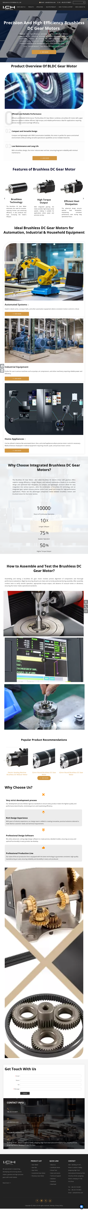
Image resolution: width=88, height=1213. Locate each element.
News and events (55, 1173)
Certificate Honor (55, 1167)
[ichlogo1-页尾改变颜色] (9, 1163)
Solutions (53, 1178)
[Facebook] (2, 366)
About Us (53, 1165)
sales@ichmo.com (50, 2)
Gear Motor (35, 1165)
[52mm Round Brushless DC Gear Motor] (44, 758)
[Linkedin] (2, 371)
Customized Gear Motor (38, 1173)
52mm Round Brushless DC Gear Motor (44, 773)
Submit (25, 1093)
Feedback (53, 1181)
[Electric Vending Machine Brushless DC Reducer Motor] (17, 758)
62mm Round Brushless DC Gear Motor (71, 773)
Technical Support (55, 1176)
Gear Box (34, 1167)
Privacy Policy (59, 1205)
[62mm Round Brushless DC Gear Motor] (71, 758)
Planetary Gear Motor (38, 1176)
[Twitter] (45, 1200)
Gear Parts (35, 1170)
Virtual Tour (53, 1170)
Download (53, 1184)
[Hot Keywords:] (84, 2)
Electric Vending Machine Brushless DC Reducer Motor (17, 773)
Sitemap (52, 1205)
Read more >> (7, 1183)
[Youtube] (50, 1200)
